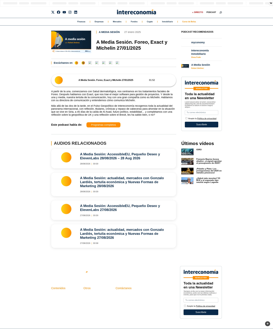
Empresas (99, 22)
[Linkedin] (75, 12)
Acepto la (202, 118)
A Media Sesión (109, 32)
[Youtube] (64, 12)
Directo (198, 12)
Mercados (117, 22)
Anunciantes (57, 299)
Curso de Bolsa (189, 22)
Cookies (87, 308)
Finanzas (81, 22)
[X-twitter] (53, 12)
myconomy (56, 294)
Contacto (88, 294)
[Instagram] (70, 12)
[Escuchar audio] (59, 80)
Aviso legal (89, 299)
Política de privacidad (206, 118)
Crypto (150, 22)
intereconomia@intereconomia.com (133, 295)
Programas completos (103, 124)
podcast (211, 12)
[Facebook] (58, 12)
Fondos (134, 22)
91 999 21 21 (122, 300)
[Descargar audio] (172, 80)
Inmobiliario (167, 22)
